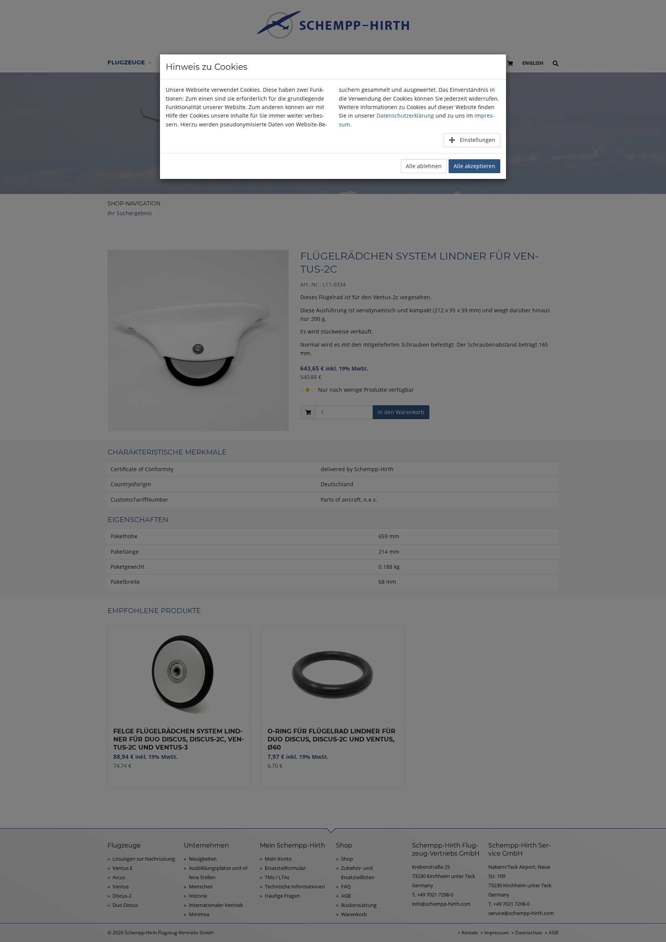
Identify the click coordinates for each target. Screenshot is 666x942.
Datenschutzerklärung (405, 115)
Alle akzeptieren (474, 166)
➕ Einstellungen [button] (472, 139)
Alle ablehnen (424, 166)
